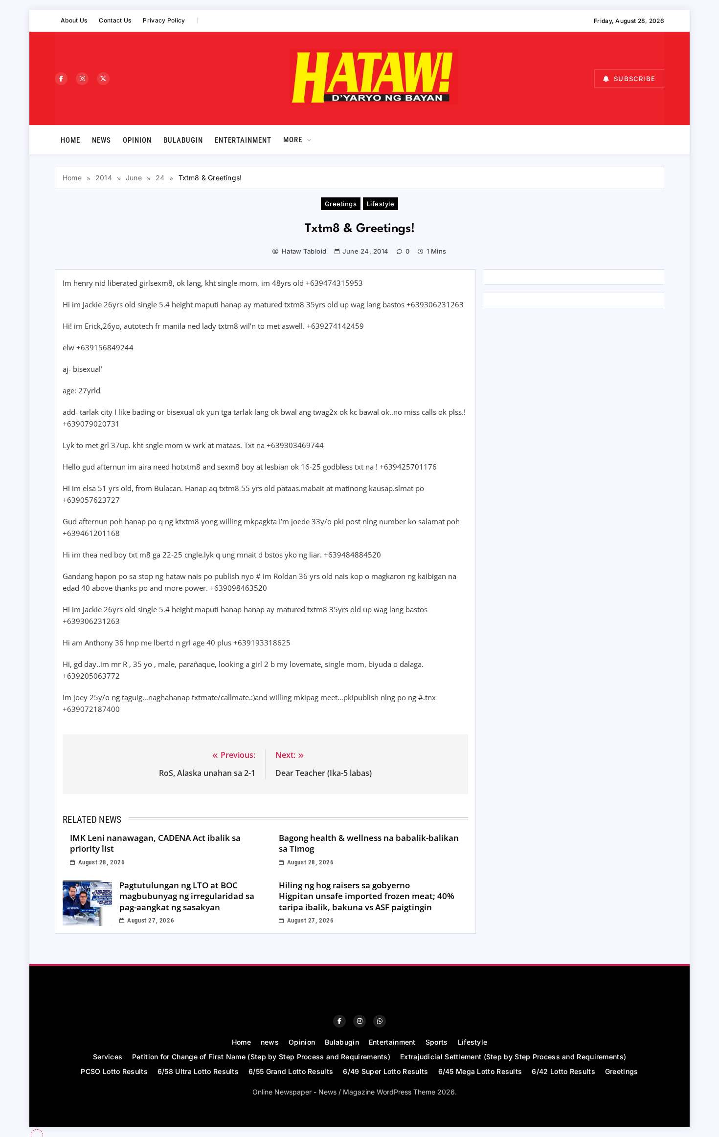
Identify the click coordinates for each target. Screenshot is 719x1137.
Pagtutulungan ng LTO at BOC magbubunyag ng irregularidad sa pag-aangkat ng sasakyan (186, 896)
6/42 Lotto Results (563, 1071)
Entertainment (243, 140)
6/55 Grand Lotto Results (290, 1071)
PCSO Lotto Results (114, 1071)
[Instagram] (82, 78)
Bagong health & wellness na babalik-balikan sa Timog (369, 843)
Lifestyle (380, 204)
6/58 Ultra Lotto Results (198, 1071)
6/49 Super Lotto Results (385, 1071)
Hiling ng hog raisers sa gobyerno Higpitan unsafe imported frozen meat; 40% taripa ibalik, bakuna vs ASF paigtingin (366, 896)
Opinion (137, 140)
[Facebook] (61, 78)
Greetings (341, 204)
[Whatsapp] (379, 1021)
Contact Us (115, 20)
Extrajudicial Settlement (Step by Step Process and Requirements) (513, 1056)
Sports (437, 1042)
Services (107, 1056)
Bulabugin (183, 140)
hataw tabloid (304, 251)
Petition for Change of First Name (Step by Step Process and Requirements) (261, 1056)
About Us (74, 20)
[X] (103, 78)
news (101, 140)
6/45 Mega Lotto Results (480, 1071)
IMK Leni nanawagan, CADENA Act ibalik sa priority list (155, 843)
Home (70, 140)
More (292, 139)
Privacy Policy (164, 20)
